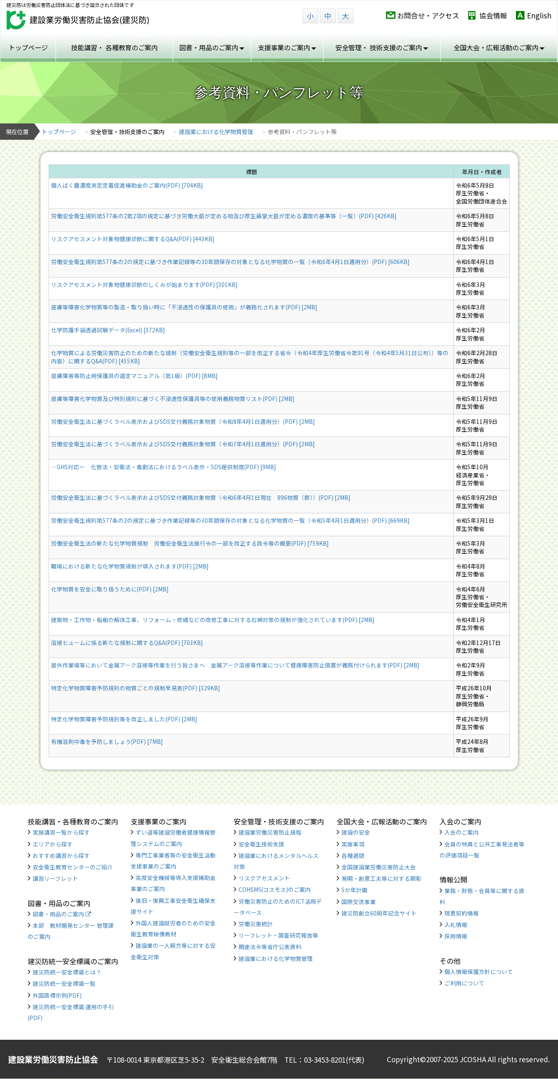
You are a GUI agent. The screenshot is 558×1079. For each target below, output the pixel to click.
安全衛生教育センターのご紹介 (73, 867)
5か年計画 (354, 890)
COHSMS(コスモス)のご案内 (275, 889)
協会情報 (493, 15)
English (539, 15)
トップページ (28, 47)
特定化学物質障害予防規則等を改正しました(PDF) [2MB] (124, 719)
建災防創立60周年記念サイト (379, 913)
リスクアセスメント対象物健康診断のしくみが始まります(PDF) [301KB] (144, 284)
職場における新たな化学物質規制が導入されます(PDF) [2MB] (129, 566)
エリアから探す (53, 844)
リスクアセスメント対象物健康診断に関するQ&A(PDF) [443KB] (132, 239)
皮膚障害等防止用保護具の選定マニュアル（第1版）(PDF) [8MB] (134, 376)
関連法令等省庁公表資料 (270, 946)
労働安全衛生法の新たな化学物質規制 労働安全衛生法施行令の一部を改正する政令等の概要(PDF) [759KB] (189, 543)
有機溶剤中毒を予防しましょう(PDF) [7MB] (107, 741)
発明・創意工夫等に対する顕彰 (381, 878)
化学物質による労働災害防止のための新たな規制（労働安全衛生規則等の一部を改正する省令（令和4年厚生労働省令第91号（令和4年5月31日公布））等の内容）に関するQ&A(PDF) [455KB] (250, 357)
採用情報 (455, 936)
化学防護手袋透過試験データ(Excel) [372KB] (108, 330)
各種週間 (352, 855)
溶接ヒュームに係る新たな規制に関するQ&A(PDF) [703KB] (127, 642)
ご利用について (464, 983)
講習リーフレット (55, 878)
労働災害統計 (256, 924)
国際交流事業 (358, 902)
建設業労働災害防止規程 (270, 832)
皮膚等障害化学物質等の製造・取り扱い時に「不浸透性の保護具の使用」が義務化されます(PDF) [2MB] (184, 307)
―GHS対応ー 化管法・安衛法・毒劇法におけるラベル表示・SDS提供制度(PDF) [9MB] (163, 467)
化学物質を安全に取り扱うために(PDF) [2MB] (109, 589)
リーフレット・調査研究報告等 (278, 935)
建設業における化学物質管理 (216, 132)
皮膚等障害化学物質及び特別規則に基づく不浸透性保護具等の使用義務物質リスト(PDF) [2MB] (172, 398)
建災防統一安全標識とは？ (67, 972)
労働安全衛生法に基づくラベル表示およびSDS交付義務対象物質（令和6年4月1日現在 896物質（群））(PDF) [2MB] (200, 497)
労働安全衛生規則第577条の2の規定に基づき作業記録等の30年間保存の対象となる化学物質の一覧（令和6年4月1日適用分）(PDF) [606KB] (230, 261)
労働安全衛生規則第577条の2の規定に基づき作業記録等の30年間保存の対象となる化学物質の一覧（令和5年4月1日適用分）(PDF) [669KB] (230, 520)
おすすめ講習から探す (61, 855)
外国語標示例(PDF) (57, 995)
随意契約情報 (461, 913)
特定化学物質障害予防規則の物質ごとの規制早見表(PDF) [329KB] (135, 688)
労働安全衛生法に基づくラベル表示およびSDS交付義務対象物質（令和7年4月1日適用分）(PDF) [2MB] (183, 444)
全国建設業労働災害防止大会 (378, 867)
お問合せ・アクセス (428, 15)
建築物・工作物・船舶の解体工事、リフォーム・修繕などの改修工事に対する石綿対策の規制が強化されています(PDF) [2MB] (212, 620)
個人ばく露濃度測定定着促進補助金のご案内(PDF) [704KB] (127, 185)
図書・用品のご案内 (59, 914)
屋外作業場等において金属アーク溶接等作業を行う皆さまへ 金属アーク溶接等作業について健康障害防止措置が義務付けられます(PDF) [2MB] (235, 665)
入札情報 (455, 924)
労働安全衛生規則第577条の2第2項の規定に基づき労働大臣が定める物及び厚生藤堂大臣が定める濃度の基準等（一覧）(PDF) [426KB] (223, 216)
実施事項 (352, 844)
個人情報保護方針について (478, 971)
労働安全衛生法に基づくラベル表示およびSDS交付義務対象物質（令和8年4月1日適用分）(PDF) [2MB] (183, 421)
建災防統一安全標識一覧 (64, 983)
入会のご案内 (461, 832)
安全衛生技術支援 (261, 844)
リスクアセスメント (264, 878)
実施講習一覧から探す (61, 832)
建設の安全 (355, 832)
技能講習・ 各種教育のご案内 (114, 47)
